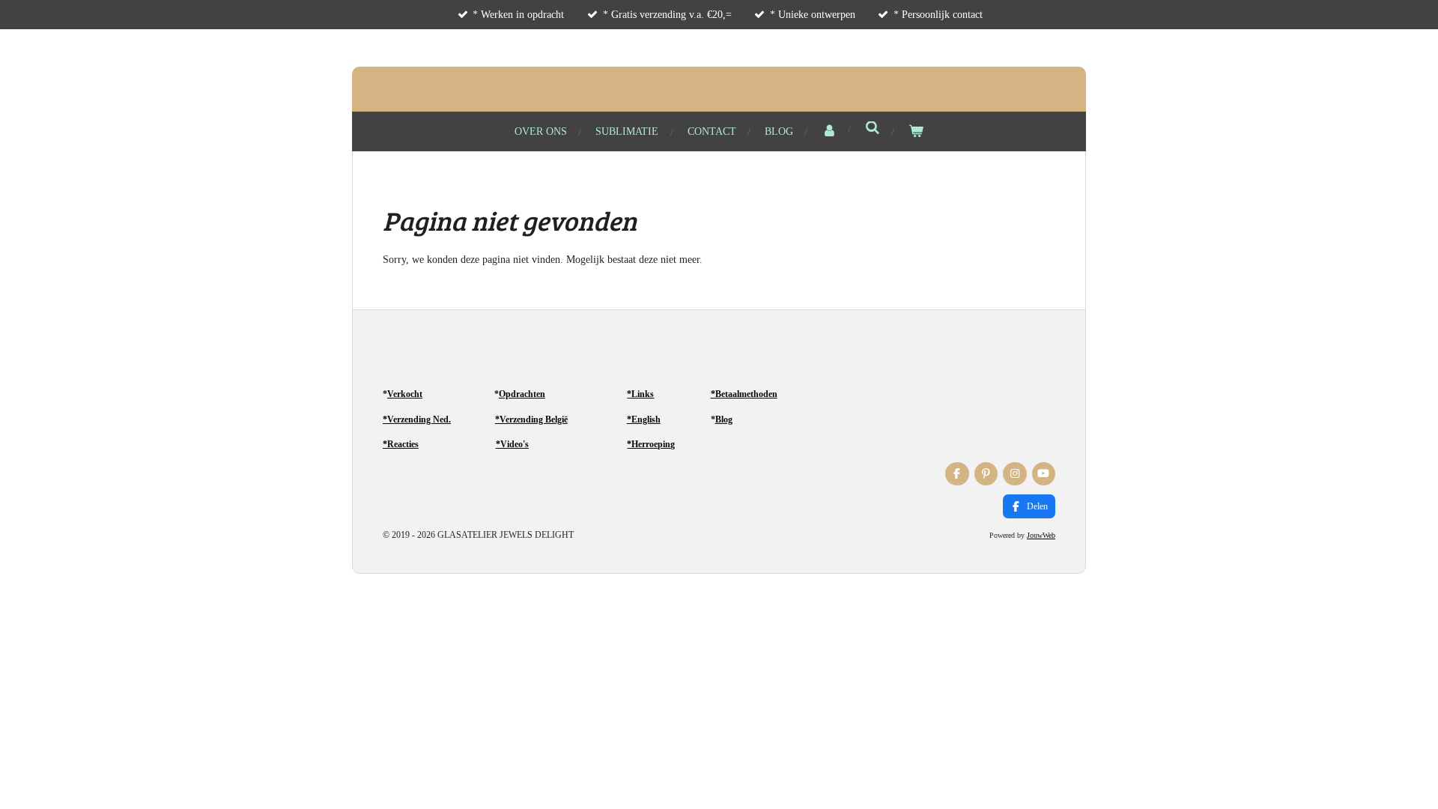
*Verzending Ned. (417, 419)
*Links (640, 394)
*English (644, 419)
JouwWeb (1041, 535)
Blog (723, 419)
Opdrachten (522, 394)
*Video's (512, 444)
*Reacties (401, 444)
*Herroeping (651, 444)
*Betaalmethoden (744, 394)
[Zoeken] (872, 129)
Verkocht (404, 394)
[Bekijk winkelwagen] (916, 131)
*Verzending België (531, 419)
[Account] (829, 131)
